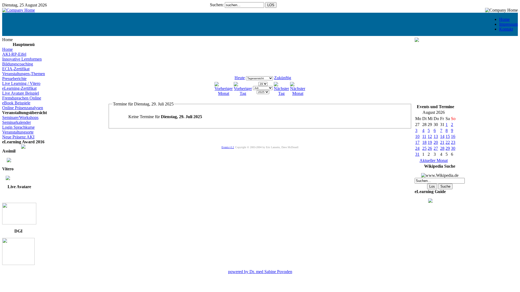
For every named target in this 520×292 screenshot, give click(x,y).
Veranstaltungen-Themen (23, 73)
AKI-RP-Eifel (14, 54)
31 (417, 154)
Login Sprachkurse (18, 127)
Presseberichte (14, 78)
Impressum (508, 24)
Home (504, 19)
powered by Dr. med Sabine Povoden (260, 271)
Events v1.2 (228, 147)
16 (453, 136)
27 (436, 148)
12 (430, 136)
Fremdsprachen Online (21, 98)
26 (430, 148)
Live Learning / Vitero (21, 83)
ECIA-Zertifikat (16, 69)
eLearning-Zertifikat (19, 88)
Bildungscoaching (17, 64)
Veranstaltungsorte (18, 132)
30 (453, 148)
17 (417, 142)
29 (448, 148)
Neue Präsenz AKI (18, 137)
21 (442, 142)
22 (448, 142)
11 (424, 136)
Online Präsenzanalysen (22, 107)
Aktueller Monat (434, 160)
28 (442, 148)
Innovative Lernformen (22, 59)
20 (436, 142)
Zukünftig (282, 77)
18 (424, 142)
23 (453, 142)
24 (417, 148)
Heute (240, 77)
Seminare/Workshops (20, 117)
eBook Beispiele (16, 103)
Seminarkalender (16, 122)
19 (430, 142)
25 (424, 148)
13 (436, 136)
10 (417, 136)
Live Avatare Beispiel (20, 93)
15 (448, 136)
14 (442, 136)
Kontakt (506, 29)
